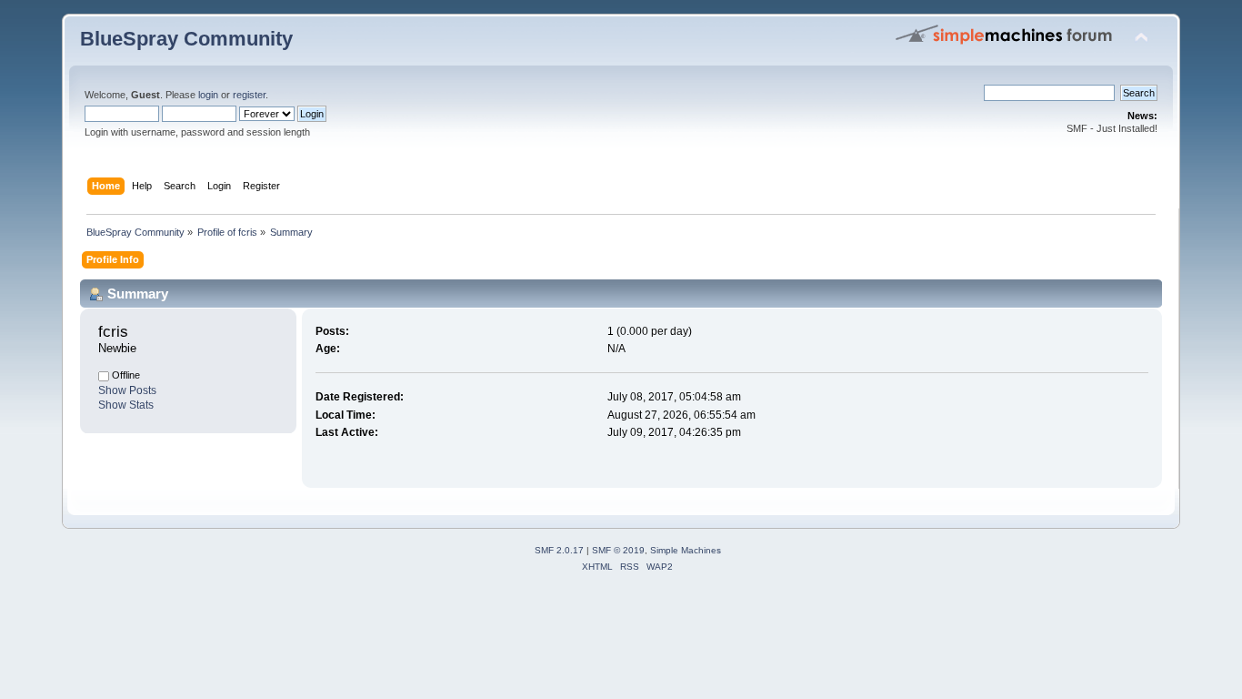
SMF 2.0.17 (559, 550)
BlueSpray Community (186, 38)
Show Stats (126, 405)
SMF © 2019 (618, 550)
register (249, 94)
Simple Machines (685, 550)
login (208, 94)
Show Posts (127, 390)
